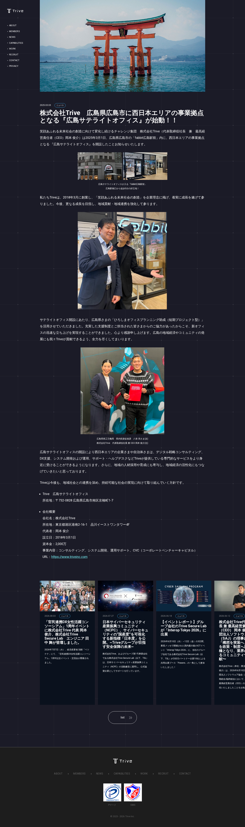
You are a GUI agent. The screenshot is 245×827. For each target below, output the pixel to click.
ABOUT (13, 26)
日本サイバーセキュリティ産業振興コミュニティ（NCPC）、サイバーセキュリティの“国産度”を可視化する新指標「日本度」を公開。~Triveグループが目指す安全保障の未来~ (125, 634)
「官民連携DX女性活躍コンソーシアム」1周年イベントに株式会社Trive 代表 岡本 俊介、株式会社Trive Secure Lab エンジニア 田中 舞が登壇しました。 (66, 632)
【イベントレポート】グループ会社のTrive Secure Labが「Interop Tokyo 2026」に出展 (183, 628)
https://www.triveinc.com (69, 557)
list (122, 717)
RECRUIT (13, 55)
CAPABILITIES (16, 43)
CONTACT (14, 60)
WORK (12, 49)
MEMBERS (14, 31)
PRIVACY (13, 66)
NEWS (12, 37)
